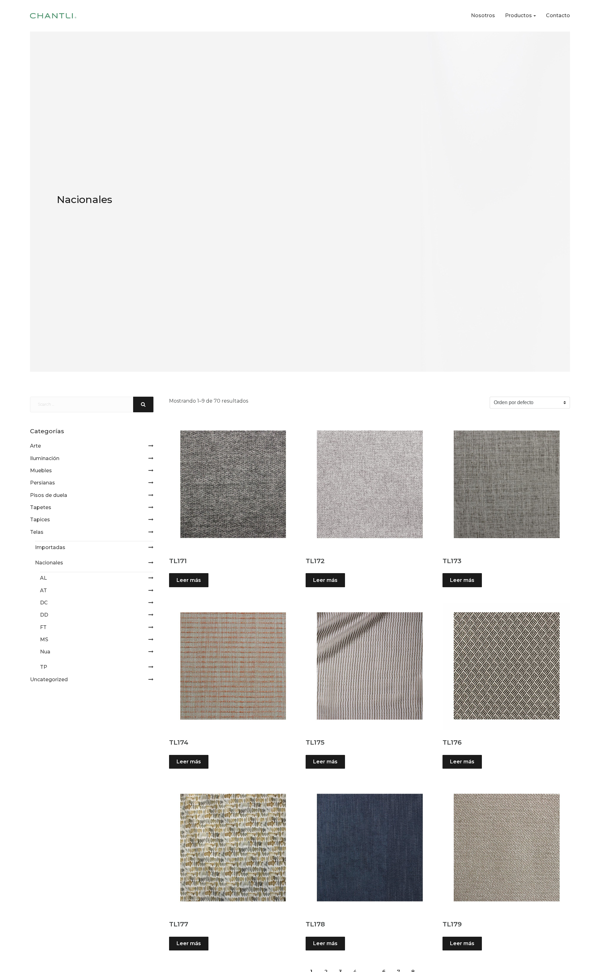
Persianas (42, 483)
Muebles (41, 471)
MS (44, 639)
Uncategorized (49, 679)
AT (43, 590)
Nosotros (483, 15)
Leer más (189, 580)
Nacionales (49, 563)
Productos (518, 15)
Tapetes (40, 507)
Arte (35, 446)
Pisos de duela (48, 495)
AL (43, 578)
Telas (36, 532)
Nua (45, 652)
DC (44, 603)
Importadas (50, 547)
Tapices (40, 520)
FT (43, 627)
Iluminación (44, 458)
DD (44, 615)
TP (43, 667)
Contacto (558, 15)
